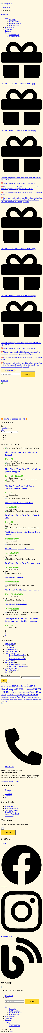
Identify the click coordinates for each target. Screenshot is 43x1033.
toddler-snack (10, 699)
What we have (10, 27)
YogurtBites (33, 699)
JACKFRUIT (21, 694)
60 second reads (14, 37)
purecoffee (13, 697)
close (12, 1031)
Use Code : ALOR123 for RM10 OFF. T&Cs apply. (18, 84)
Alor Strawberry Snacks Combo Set (19, 549)
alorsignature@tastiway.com (10, 781)
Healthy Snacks (14, 21)
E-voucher (8, 29)
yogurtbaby (20, 699)
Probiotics (8, 697)
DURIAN (21, 689)
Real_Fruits (22, 697)
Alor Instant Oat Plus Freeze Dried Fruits (22, 590)
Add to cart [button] (13, 509)
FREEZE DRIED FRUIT (23, 692)
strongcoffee (4, 699)
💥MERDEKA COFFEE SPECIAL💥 (14, 419)
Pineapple (3, 697)
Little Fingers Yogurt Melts (18, 666)
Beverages (12, 20)
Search (27, 374)
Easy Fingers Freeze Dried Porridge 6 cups (22, 563)
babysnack (17, 686)
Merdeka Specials (11, 668)
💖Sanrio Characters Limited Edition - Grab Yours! (18, 183)
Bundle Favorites (10, 649)
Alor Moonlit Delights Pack (16, 604)
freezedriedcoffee (12, 692)
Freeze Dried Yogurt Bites (17, 655)
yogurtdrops (39, 699)
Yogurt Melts (4, 701)
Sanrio (29, 697)
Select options (13, 461)
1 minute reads (14, 35)
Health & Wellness (15, 23)
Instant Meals (9, 661)
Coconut (24, 686)
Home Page (5, 428)
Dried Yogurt (9, 689)
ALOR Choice (10, 644)
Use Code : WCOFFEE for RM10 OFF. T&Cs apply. (18, 131)
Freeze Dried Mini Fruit (17, 664)
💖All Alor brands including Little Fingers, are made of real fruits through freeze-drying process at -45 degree (20, 188)
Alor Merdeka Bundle (14, 577)
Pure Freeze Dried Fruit (17, 659)
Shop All (8, 672)
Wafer (15, 699)
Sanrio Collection (10, 670)
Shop (6, 18)
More (7, 33)
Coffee (11, 647)
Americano (3, 686)
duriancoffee (30, 689)
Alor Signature (6, 7)
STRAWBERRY (35, 697)
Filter (4, 680)
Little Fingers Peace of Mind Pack (19, 503)
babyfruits (9, 686)
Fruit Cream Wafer (15, 657)
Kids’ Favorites (14, 25)
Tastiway (8, 31)
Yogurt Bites (27, 699)
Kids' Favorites (10, 662)
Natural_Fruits (31, 694)
